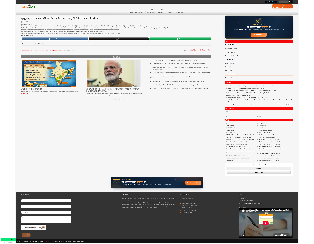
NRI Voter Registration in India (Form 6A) (269, 146)
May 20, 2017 (26, 22)
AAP (260, 116)
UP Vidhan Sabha (230, 52)
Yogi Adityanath (230, 130)
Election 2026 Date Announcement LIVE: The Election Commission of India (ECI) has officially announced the (49, 91)
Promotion (161, 13)
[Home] (28, 7)
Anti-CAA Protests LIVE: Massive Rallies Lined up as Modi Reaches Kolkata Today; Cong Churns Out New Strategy (256, 99)
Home (131, 13)
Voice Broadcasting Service (189, 203)
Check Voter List (229, 66)
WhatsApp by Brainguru (8, 242)
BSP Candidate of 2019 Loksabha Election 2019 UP (240, 135)
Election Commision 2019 (265, 130)
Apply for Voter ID (229, 63)
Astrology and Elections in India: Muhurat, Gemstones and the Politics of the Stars (247, 90)
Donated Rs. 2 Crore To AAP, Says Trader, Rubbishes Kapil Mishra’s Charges (43, 50)
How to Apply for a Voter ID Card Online (269, 139)
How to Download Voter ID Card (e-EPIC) (269, 141)
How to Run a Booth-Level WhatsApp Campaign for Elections (242, 88)
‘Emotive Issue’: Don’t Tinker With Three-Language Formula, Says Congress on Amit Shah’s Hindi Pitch (180, 88)
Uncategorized (32, 43)
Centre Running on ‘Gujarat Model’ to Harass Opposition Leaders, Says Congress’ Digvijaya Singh (179, 85)
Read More (24, 93)
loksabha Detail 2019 (264, 132)
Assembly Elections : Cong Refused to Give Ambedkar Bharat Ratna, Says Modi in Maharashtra (178, 81)
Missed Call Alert (186, 201)
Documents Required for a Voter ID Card (269, 144)
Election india (139, 13)
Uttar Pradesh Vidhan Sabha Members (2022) (238, 155)
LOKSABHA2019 (230, 132)
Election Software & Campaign (233, 78)
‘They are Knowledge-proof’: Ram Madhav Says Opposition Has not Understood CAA (175, 60)
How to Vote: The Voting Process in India (236, 146)
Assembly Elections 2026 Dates (234, 95)
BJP (260, 111)
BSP (260, 114)
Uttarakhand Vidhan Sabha (232, 55)
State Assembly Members (232, 48)
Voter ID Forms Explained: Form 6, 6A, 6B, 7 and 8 (272, 148)
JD (227, 116)
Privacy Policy (147, 207)
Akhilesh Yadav (230, 125)
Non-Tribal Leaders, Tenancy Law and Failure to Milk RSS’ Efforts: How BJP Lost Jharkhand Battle (179, 63)
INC (227, 111)
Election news (151, 13)
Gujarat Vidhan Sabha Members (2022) (269, 160)
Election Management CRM (189, 210)
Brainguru (48, 241)
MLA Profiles (179, 13)
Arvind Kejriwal (262, 125)
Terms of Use (229, 160)
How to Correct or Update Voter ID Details (237, 144)
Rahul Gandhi (262, 128)
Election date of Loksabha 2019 (267, 135)
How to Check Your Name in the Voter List (237, 141)
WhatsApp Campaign (187, 198)
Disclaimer (140, 207)
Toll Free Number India (188, 208)
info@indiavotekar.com (127, 207)
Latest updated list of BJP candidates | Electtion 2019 (240, 139)
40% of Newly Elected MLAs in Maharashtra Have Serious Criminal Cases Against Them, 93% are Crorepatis (182, 72)
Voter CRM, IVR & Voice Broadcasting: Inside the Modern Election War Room (246, 86)
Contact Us (170, 13)
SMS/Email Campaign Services (190, 205)
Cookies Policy (80, 241)
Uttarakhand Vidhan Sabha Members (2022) (237, 158)
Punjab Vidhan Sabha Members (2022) (269, 158)
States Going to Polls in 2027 (266, 151)
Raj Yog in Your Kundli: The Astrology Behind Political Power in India (244, 93)
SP (227, 114)
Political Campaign (187, 212)
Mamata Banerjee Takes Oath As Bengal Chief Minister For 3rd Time (244, 97)
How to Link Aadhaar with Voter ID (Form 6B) (238, 148)
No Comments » (44, 43)
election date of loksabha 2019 (267, 137)
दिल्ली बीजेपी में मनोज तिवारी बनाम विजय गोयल (200, 50)
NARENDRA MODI (231, 128)
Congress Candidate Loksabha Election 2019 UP (239, 137)
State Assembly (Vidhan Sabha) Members (269, 155)
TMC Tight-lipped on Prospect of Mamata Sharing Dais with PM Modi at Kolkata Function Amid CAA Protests (254, 104)
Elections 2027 (229, 70)
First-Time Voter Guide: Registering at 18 (269, 153)
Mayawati (261, 123)
